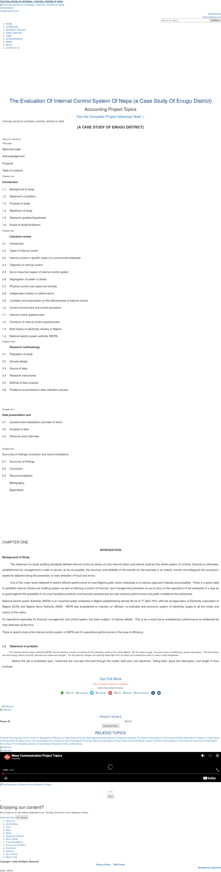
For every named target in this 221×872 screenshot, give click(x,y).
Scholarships (12, 823)
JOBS (8, 35)
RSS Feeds (119, 864)
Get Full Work (110, 678)
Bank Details (12, 838)
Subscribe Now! (7, 817)
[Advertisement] (110, 72)
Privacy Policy (103, 864)
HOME (9, 23)
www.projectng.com (212, 16)
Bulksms (10, 850)
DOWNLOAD (12, 26)
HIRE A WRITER (14, 32)
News (8, 832)
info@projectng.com (9, 10)
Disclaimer (11, 847)
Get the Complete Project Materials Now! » (110, 116)
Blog (8, 829)
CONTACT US (13, 47)
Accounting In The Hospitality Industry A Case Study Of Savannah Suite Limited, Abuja (41, 743)
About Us (10, 820)
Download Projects (15, 835)
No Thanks (22, 817)
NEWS (9, 41)
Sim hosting (11, 853)
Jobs (8, 826)
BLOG (9, 44)
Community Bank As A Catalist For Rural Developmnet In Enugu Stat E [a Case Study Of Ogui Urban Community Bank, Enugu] (92, 740)
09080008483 (6, 7)
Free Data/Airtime (14, 841)
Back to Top (11, 856)
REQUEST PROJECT (16, 29)
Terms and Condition (16, 844)
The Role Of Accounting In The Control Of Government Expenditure (185, 740)
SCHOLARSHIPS (14, 38)
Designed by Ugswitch (209, 867)
